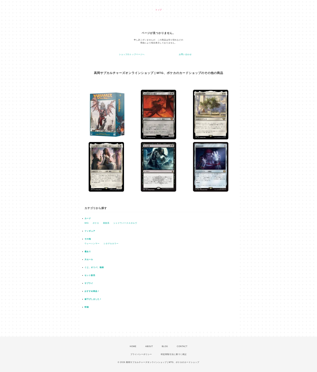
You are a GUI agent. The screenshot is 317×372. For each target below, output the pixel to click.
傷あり (88, 251)
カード (88, 218)
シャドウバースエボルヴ (125, 223)
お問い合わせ (185, 54)
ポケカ (96, 223)
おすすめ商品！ (92, 291)
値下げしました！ (93, 299)
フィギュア (90, 231)
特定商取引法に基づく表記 (174, 354)
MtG (87, 223)
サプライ (89, 283)
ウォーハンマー (92, 243)
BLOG (165, 346)
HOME (133, 346)
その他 (88, 239)
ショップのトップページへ (132, 54)
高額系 (106, 223)
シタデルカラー (111, 243)
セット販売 (90, 275)
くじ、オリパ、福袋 (94, 267)
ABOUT (149, 346)
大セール (89, 259)
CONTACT (182, 346)
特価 (87, 307)
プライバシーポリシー (141, 354)
